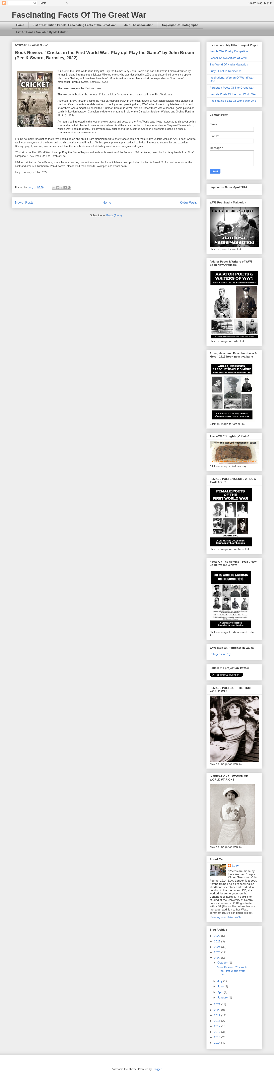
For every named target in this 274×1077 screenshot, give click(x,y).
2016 (217, 1031)
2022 (217, 957)
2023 (217, 952)
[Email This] (54, 188)
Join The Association (138, 25)
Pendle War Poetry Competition (229, 51)
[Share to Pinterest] (69, 188)
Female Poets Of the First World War (233, 94)
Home (20, 25)
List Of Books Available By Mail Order (41, 32)
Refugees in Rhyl (220, 654)
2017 (217, 1026)
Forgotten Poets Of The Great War (232, 87)
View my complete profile (225, 917)
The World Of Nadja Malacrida (229, 64)
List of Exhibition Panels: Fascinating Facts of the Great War (74, 25)
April (220, 992)
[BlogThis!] (58, 188)
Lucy (235, 865)
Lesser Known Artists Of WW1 (229, 57)
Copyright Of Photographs (180, 25)
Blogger (157, 1069)
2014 (217, 1042)
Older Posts (188, 202)
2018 (217, 1020)
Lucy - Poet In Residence (226, 71)
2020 (217, 1010)
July (220, 981)
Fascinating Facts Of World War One (233, 100)
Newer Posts (24, 202)
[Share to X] (62, 188)
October (222, 962)
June (220, 986)
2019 (217, 1015)
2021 (217, 1004)
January (222, 997)
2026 (217, 935)
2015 (217, 1037)
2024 (217, 946)
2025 (217, 941)
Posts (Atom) (114, 215)
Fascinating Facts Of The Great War (79, 14)
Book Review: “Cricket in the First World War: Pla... (232, 971)
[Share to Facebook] (65, 188)
